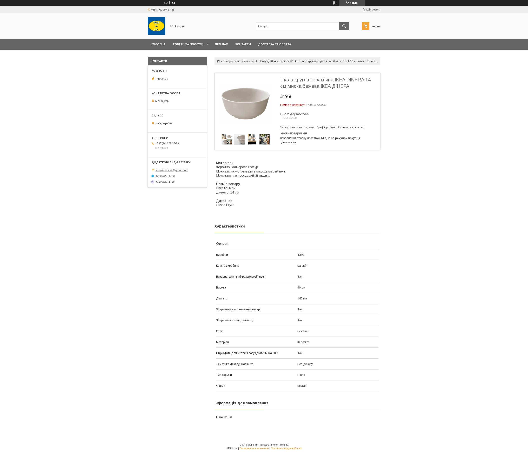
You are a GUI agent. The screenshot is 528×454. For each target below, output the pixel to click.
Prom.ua (283, 444)
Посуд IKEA (268, 61)
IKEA (254, 61)
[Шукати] (344, 26)
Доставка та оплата (274, 44)
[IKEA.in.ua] (156, 33)
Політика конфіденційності (286, 448)
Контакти (243, 44)
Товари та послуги (188, 44)
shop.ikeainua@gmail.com (172, 170)
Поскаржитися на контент (254, 448)
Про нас (221, 44)
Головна (158, 44)
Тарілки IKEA (288, 61)
